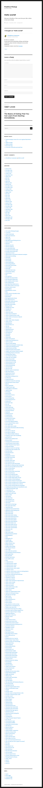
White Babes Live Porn (10, 738)
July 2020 (7, 193)
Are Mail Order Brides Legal (11, 249)
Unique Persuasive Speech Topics (13, 717)
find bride (7, 412)
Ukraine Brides (8, 702)
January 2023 (8, 168)
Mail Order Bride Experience (11, 516)
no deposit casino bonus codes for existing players (16, 571)
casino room (8, 318)
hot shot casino (8, 458)
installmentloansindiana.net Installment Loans (16, 487)
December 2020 (8, 185)
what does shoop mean (10, 732)
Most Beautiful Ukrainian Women (13, 552)
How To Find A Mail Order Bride (12, 471)
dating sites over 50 (9, 374)
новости (7, 763)
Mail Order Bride (9, 513)
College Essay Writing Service (12, 346)
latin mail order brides (10, 505)
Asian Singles (8, 266)
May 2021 (7, 179)
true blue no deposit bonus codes (12, 694)
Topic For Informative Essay (11, 688)
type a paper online (9, 697)
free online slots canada (10, 426)
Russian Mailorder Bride (11, 657)
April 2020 (7, 198)
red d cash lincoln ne (10, 635)
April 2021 (7, 181)
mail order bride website (11, 519)
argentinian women (9, 252)
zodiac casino (8, 758)
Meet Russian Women (10, 547)
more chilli (8, 549)
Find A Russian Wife (10, 408)
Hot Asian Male (8, 451)
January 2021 (8, 184)
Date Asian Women (9, 371)
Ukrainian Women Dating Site (12, 713)
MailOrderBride (9, 535)
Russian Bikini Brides (10, 646)
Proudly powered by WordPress (17, 784)
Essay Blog (7, 391)
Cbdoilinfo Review (9, 329)
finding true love (9, 413)
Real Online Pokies (9, 632)
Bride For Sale (8, 295)
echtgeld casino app (10, 387)
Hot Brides (7, 454)
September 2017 (8, 217)
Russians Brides (9, 664)
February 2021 (8, 182)
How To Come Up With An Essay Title (13, 466)
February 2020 (8, 201)
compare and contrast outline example (14, 351)
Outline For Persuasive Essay (11, 593)
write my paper (8, 752)
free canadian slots (9, 419)
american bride (8, 242)
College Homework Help (11, 348)
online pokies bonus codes (11, 586)
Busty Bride (8, 296)
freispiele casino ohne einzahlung (13, 435)
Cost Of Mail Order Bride (11, 355)
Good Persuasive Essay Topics (12, 443)
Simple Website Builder (10, 672)
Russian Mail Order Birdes (11, 652)
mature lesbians (9, 541)
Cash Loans (8, 310)
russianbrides (8, 663)
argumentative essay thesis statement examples (16, 254)
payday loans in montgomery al (12, 605)
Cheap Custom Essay (10, 338)
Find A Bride (8, 405)
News (6, 560)
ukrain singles (8, 699)
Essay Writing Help (9, 398)
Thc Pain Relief (8, 680)
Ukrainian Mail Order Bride (11, 707)
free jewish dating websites (11, 421)
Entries (8, 775)
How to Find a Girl (9, 469)
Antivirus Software (9, 246)
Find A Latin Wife (9, 407)
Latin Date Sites (8, 497)
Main (6, 536)
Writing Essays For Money (11, 757)
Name (5, 79)
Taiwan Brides (8, 678)
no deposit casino (9, 569)
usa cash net (8, 719)
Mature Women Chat (10, 543)
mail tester (7, 530)
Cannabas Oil (8, 309)
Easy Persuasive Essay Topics (12, 382)
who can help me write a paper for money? (15, 741)
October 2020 (8, 189)
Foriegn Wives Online (10, 418)
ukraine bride (8, 700)
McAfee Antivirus (9, 544)
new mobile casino (9, 558)
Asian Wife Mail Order (10, 270)
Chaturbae (7, 335)
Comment (6, 62)
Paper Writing (8, 597)
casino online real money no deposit (13, 316)
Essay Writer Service (10, 394)
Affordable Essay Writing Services (13, 240)
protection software (9, 625)
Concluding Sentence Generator (12, 352)
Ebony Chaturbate (9, 385)
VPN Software (8, 725)
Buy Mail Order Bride (10, 302)
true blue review (9, 696)
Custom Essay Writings (10, 360)
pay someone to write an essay (12, 604)
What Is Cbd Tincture (10, 733)
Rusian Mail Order (9, 643)
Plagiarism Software (10, 613)
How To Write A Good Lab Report (12, 479)
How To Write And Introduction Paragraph (15, 485)
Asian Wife (7, 268)
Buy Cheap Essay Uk (10, 299)
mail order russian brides (11, 527)
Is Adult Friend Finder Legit (11, 488)
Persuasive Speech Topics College (13, 611)
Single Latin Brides (9, 674)
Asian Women (8, 273)
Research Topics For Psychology (12, 641)
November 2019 (8, 206)
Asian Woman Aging (10, 271)
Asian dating (8, 260)
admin (7, 22)
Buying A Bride (8, 305)
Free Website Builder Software (12, 433)
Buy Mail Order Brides (10, 304)
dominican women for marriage (12, 380)
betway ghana (8, 288)
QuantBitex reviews (9, 627)
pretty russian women (10, 619)
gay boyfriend (8, 437)
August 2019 (8, 210)
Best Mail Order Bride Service (12, 284)
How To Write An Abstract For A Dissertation (15, 482)
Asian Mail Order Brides (10, 265)
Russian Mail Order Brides (11, 655)
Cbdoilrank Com (9, 330)
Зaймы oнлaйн (9, 142)
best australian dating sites (11, 279)
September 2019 (8, 209)
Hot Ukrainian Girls (9, 462)
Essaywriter (8, 401)
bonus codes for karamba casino (12, 293)
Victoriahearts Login (10, 721)
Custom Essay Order (10, 359)
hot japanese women (10, 455)
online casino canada (10, 582)
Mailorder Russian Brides (11, 533)
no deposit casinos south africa (12, 572)
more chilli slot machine (11, 551)
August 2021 (8, 176)
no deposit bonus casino (10, 565)
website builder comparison (11, 730)
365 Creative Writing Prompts (12, 231)
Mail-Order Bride (9, 532)
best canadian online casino (11, 281)
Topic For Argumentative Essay (12, 686)
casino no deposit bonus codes (12, 315)
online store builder (9, 588)
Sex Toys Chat (8, 669)
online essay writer (9, 583)
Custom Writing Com (10, 363)
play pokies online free (10, 614)
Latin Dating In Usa (9, 499)
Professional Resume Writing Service (13, 624)
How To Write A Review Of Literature (13, 480)
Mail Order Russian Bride (11, 526)
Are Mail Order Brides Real (11, 251)
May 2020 (7, 196)
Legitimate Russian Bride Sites (12, 508)
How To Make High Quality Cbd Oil (13, 477)
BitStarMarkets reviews (10, 290)
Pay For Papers (8, 602)
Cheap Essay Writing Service (11, 340)
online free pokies (9, 585)
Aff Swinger (8, 238)
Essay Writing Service (10, 399)
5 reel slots (7, 232)
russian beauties (9, 644)
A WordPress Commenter (13, 35)
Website (6, 90)
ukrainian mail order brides (11, 708)
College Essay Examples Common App (14, 345)
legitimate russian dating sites (12, 510)
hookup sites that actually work (12, 449)
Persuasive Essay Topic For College (13, 608)
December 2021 (8, 170)
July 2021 (7, 178)
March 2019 (8, 215)
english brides (8, 390)
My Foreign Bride (9, 554)
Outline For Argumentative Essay (12, 591)
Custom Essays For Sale (10, 362)
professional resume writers (11, 622)
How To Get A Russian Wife (11, 474)
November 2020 (8, 187)
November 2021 (8, 171)
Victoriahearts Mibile (10, 722)
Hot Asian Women (9, 452)
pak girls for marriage (10, 594)
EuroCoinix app (9, 145)
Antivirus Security (9, 245)
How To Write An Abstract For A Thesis (14, 483)
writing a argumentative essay (12, 755)
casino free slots (9, 312)
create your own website (10, 357)
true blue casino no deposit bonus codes (14, 693)
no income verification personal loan (13, 147)
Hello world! (21, 158)
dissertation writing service (11, 376)
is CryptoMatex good (10, 491)
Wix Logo (7, 742)
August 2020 (8, 192)
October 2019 (8, 207)
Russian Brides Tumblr (10, 650)
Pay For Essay (8, 600)
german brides (8, 440)
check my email (9, 341)
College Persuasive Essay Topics (12, 349)
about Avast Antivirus (10, 235)
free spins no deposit (10, 430)
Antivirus (7, 243)
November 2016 (8, 218)
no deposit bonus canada (11, 563)
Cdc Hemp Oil (8, 332)
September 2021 (8, 175)
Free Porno (7, 429)
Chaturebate (8, 337)
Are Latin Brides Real (10, 248)
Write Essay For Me (9, 747)
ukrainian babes (9, 703)
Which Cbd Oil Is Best (10, 736)
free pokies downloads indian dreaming (14, 427)
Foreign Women (9, 416)
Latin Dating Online (9, 501)
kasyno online (8, 494)
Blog (6, 291)
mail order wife (8, 529)
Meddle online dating (10, 546)
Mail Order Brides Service (11, 524)
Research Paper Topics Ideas (11, 639)
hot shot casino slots (10, 460)
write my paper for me (10, 753)
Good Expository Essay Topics (12, 441)
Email (6, 85)
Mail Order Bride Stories (10, 518)
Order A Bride (8, 590)
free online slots (9, 424)
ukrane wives (8, 714)
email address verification (11, 388)
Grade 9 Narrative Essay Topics (12, 444)
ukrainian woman (9, 711)
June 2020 (7, 195)
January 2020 (8, 203)
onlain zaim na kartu (10, 579)
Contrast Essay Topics (10, 354)
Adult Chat (7, 237)
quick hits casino (9, 629)
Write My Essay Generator (11, 750)
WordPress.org (8, 778)
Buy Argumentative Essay (11, 298)
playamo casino (9, 616)
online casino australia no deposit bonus (14, 580)
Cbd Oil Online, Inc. (9, 324)
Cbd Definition (8, 323)
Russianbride (8, 661)
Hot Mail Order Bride (10, 457)
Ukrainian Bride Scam (10, 705)
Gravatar (20, 46)
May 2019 (7, 214)
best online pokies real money (12, 285)
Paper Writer (8, 596)
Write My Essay (8, 749)
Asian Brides (8, 259)
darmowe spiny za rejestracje (12, 369)
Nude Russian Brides (10, 575)
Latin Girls (7, 502)
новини (7, 761)
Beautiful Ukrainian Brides (11, 277)
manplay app (8, 540)
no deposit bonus (9, 561)
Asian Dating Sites (9, 262)
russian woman (8, 658)
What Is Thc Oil (8, 735)
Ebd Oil (7, 384)
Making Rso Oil (8, 538)
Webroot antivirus (9, 727)
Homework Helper (9, 446)
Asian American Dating (10, 256)
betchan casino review (10, 287)
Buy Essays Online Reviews (11, 301)
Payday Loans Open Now (10, 607)
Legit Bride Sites (9, 507)
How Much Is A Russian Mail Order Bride (14, 465)
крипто (7, 760)
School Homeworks (9, 668)
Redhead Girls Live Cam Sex (11, 638)
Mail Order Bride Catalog (11, 515)
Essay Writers (8, 396)
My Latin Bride (8, 555)
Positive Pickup (10, 7)
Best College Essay (9, 282)
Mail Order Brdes (9, 511)
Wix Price (7, 744)
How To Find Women (10, 472)
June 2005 (7, 220)
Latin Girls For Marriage (10, 504)
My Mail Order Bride (10, 557)
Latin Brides (8, 496)
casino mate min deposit (11, 313)
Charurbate (7, 334)
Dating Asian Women (10, 373)
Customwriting (8, 366)
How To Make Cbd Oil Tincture (12, 476)
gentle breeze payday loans (11, 438)
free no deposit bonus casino (11, 423)
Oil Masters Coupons (10, 577)
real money (8, 630)
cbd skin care (8, 327)
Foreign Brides (8, 415)
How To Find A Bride (10, 468)
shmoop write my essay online (12, 671)
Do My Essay (8, 377)
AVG (6, 274)
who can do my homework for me (13, 739)
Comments (8, 777)
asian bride (7, 257)
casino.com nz (8, 321)
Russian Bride (8, 647)
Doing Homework (9, 379)
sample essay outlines (10, 666)
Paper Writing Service (10, 599)
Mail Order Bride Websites (11, 521)
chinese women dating (10, 343)
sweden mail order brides (11, 677)
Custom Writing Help (10, 365)
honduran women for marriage (12, 448)
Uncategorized (19, 22)
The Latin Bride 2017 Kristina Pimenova (14, 682)
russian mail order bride (11, 654)
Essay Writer (8, 393)
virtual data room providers (11, 724)
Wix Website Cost (9, 746)
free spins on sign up (10, 432)
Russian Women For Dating (11, 660)
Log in (6, 774)
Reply (6, 49)
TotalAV (7, 689)
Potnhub (7, 618)
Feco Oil (7, 404)
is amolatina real (9, 490)
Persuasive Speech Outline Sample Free (14, 610)
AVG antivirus (8, 276)
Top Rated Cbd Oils (9, 685)
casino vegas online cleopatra (12, 320)
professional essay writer (11, 621)
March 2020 (8, 200)
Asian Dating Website (10, 263)
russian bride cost (9, 649)
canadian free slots (9, 307)
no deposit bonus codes (10, 566)
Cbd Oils (7, 326)
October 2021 (8, 173)
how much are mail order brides (12, 463)
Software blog (8, 675)
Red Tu (7, 636)
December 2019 (8, 204)
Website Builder (9, 728)
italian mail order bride (10, 493)
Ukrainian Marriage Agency (11, 710)
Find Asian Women (9, 410)
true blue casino (9, 691)
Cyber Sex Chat (8, 368)
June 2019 (7, 212)
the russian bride (9, 683)
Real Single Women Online (11, 633)
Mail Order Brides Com (10, 522)
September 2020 (9, 190)
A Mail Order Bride (9, 234)
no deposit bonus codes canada (12, 568)
